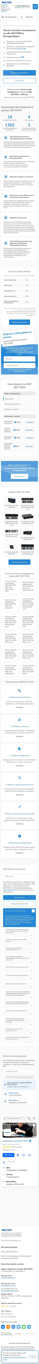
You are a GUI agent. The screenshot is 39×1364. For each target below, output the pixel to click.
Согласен (33, 1357)
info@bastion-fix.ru (8, 1285)
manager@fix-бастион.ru (10, 1291)
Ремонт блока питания (10, 280)
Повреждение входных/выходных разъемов (8, 446)
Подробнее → (30, 422)
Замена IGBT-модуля (9, 290)
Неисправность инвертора (8, 437)
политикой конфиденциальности (22, 370)
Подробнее (19, 707)
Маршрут (10, 1155)
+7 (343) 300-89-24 (22, 6)
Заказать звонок (19, 476)
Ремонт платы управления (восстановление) (11, 301)
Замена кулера (8, 285)
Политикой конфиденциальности (24, 1077)
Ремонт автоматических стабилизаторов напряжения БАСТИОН (16, 1257)
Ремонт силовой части (10, 296)
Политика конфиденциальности (19, 1343)
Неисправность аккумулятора (8, 422)
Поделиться (3, 1327)
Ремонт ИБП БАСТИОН (9, 1252)
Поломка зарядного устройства (7, 430)
